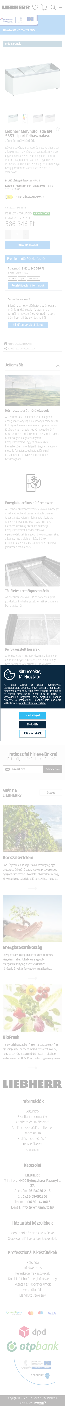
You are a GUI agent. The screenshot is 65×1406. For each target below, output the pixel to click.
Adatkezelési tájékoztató (32, 703)
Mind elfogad (32, 715)
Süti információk (32, 733)
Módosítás (32, 724)
